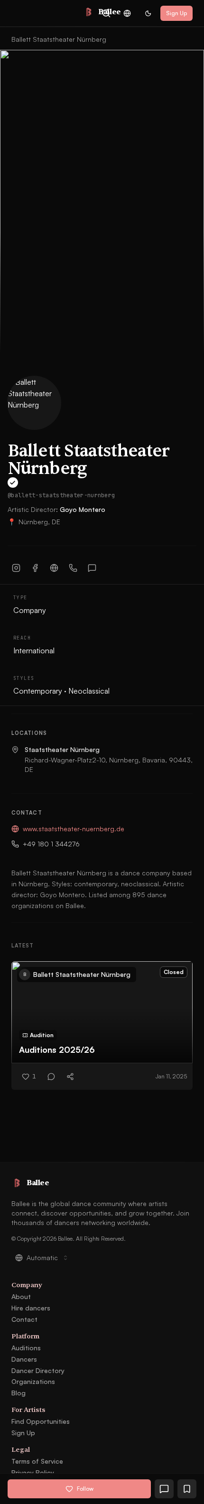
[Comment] (51, 1076)
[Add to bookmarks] (186, 1488)
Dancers (24, 1359)
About (21, 1296)
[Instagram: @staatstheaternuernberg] (16, 567)
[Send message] (92, 567)
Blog (18, 1393)
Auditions (26, 1348)
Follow (85, 1488)
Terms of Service (37, 1461)
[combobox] (127, 13)
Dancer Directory (38, 1370)
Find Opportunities (40, 1421)
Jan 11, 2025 (171, 1076)
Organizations (33, 1381)
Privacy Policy (32, 1472)
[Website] (54, 567)
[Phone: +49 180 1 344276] (73, 567)
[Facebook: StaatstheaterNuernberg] (35, 567)
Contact (24, 1319)
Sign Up (176, 13)
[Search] (106, 13)
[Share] (70, 1076)
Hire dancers (30, 1308)
